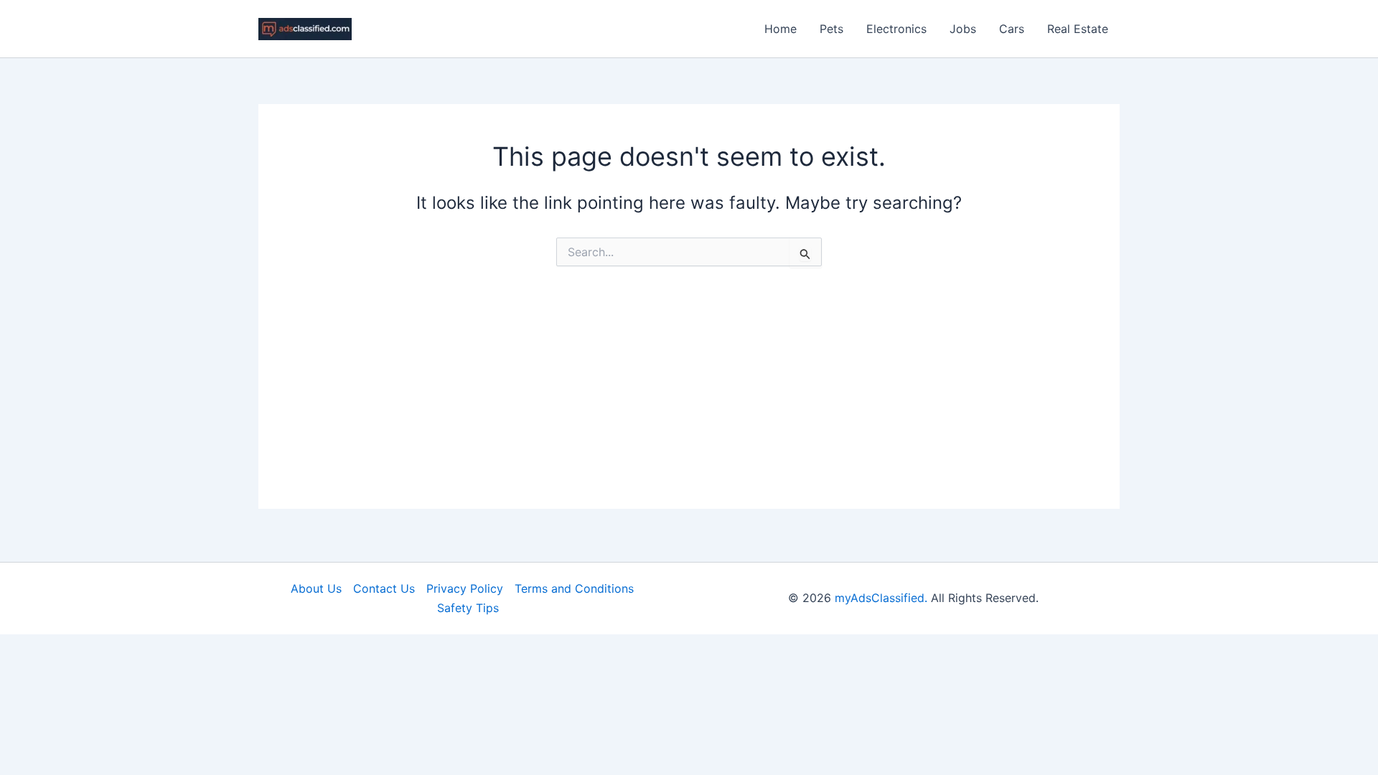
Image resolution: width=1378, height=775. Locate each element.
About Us (316, 588)
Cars (1011, 29)
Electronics (896, 29)
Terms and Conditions (574, 588)
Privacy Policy (464, 588)
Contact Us (384, 588)
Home (780, 29)
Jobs (963, 29)
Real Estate (1077, 29)
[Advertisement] (689, 408)
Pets (831, 29)
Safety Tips (468, 608)
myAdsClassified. (881, 598)
